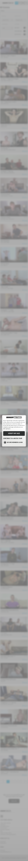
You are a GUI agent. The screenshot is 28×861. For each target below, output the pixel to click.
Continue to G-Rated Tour (12, 438)
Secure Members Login (15, 442)
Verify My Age (14, 433)
